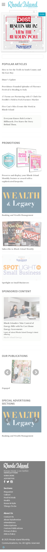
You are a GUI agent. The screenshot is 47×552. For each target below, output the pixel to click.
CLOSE (41, 14)
